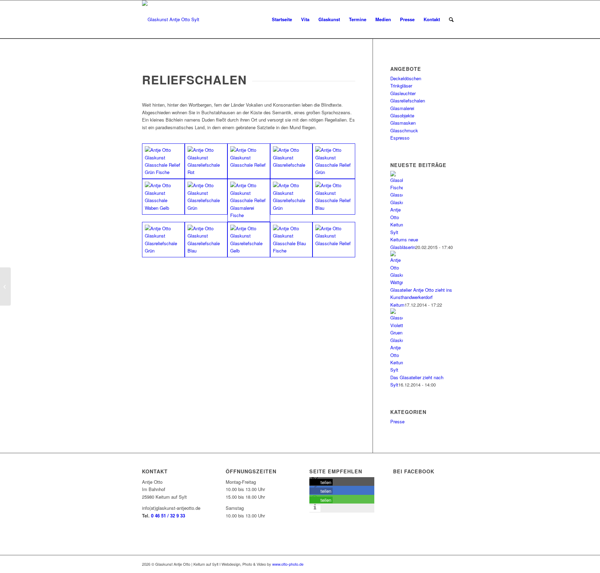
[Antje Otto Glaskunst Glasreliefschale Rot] (206, 161)
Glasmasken (403, 122)
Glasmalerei (402, 108)
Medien (383, 19)
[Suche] (451, 19)
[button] (321, 482)
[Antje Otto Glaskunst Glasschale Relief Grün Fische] (163, 161)
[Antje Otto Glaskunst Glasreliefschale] (291, 161)
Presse (407, 19)
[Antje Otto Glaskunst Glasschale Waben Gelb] (163, 196)
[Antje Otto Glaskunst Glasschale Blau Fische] (291, 239)
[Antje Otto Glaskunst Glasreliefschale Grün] (206, 196)
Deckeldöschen (405, 78)
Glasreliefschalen (407, 100)
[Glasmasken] (5, 286)
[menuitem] (451, 19)
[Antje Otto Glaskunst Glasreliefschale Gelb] (248, 239)
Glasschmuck (404, 130)
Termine (357, 19)
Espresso (399, 137)
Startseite (282, 19)
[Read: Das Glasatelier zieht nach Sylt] (396, 369)
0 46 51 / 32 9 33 (168, 515)
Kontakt (432, 19)
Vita (305, 19)
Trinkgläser (401, 85)
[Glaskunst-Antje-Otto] (170, 19)
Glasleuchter (403, 93)
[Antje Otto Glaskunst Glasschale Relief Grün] (333, 161)
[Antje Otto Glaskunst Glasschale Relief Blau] (333, 196)
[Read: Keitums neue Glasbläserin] (396, 232)
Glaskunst (329, 19)
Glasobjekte (402, 115)
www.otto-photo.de (287, 564)
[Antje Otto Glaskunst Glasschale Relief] (248, 161)
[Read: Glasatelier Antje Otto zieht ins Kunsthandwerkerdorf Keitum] (396, 282)
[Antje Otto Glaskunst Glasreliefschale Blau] (206, 239)
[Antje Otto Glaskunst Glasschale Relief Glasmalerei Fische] (248, 200)
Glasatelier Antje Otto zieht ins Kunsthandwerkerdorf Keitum (421, 297)
